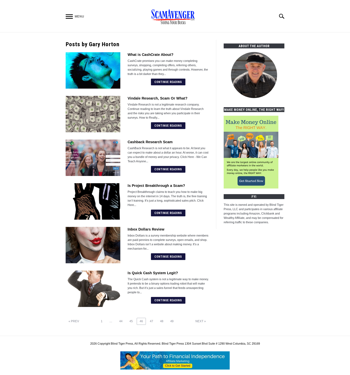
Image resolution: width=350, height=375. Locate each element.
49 (173, 321)
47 (153, 321)
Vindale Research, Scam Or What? (157, 98)
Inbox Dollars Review (146, 229)
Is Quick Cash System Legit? (153, 273)
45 (132, 321)
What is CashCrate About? (150, 55)
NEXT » (200, 321)
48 (163, 321)
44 (122, 321)
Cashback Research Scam (150, 142)
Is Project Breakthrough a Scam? (156, 186)
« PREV (74, 321)
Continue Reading (168, 82)
